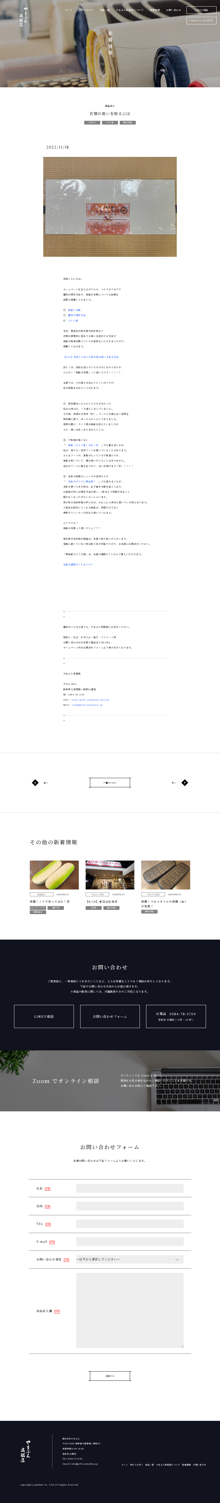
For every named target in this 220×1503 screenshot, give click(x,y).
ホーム (68, 9)
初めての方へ (86, 9)
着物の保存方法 (77, 315)
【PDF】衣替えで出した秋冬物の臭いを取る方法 (91, 356)
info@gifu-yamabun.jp (87, 704)
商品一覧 (105, 9)
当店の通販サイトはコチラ (78, 564)
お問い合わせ (173, 9)
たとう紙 (73, 320)
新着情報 (155, 9)
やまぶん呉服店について (130, 9)
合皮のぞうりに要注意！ (82, 481)
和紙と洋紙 (74, 309)
